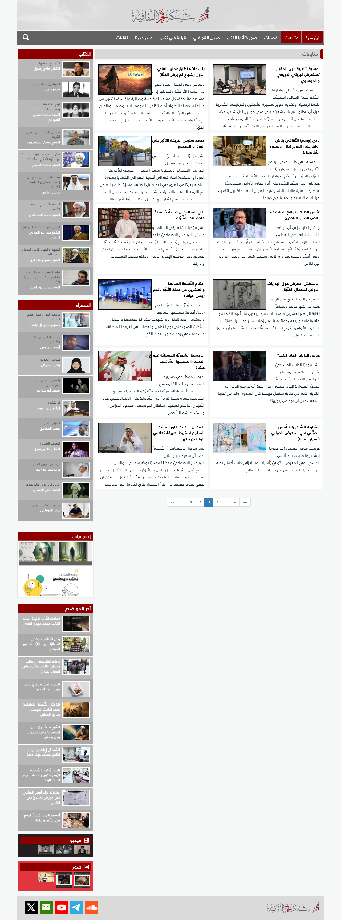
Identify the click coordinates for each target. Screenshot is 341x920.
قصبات (271, 37)
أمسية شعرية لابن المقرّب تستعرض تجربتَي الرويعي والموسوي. (297, 75)
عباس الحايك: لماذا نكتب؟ (298, 355)
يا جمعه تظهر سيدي (46, 505)
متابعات (291, 37)
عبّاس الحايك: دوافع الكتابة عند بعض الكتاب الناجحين (294, 215)
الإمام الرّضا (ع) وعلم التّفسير (45, 206)
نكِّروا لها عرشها (49, 63)
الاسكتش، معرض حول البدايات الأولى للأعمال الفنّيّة (293, 287)
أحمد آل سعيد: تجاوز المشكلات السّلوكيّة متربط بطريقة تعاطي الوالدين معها (178, 433)
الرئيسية (313, 37)
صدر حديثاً (144, 37)
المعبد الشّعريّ (49, 443)
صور (77, 867)
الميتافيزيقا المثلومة (46, 84)
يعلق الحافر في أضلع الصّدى (45, 339)
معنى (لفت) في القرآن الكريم (43, 134)
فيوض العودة (50, 359)
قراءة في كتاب (173, 37)
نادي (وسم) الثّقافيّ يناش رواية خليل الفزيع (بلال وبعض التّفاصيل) (295, 146)
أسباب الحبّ (51, 423)
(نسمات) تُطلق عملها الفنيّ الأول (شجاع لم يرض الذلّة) (181, 72)
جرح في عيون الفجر (46, 464)
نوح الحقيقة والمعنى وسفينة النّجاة (45, 106)
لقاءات (122, 37)
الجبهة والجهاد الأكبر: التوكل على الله (41, 252)
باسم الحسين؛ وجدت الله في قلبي (42, 382)
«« (172, 502)
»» (245, 502)
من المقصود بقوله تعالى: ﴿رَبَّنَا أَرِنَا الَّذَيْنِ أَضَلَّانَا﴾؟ (41, 156)
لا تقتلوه (54, 402)
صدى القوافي (206, 37)
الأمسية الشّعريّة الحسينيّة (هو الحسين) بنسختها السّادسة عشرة (179, 361)
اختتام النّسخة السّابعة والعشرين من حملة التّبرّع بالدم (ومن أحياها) (179, 290)
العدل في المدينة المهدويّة (40, 227)
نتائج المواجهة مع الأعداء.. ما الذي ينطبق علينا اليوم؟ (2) (42, 276)
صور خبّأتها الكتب (242, 37)
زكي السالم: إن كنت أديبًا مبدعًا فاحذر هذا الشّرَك (179, 215)
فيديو (76, 840)
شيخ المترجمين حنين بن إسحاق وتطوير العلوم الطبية (43, 181)
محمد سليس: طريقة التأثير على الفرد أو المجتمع (178, 143)
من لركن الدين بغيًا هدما (43, 484)
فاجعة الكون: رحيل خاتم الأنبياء (43, 317)
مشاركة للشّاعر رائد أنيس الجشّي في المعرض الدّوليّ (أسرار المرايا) (295, 433)
